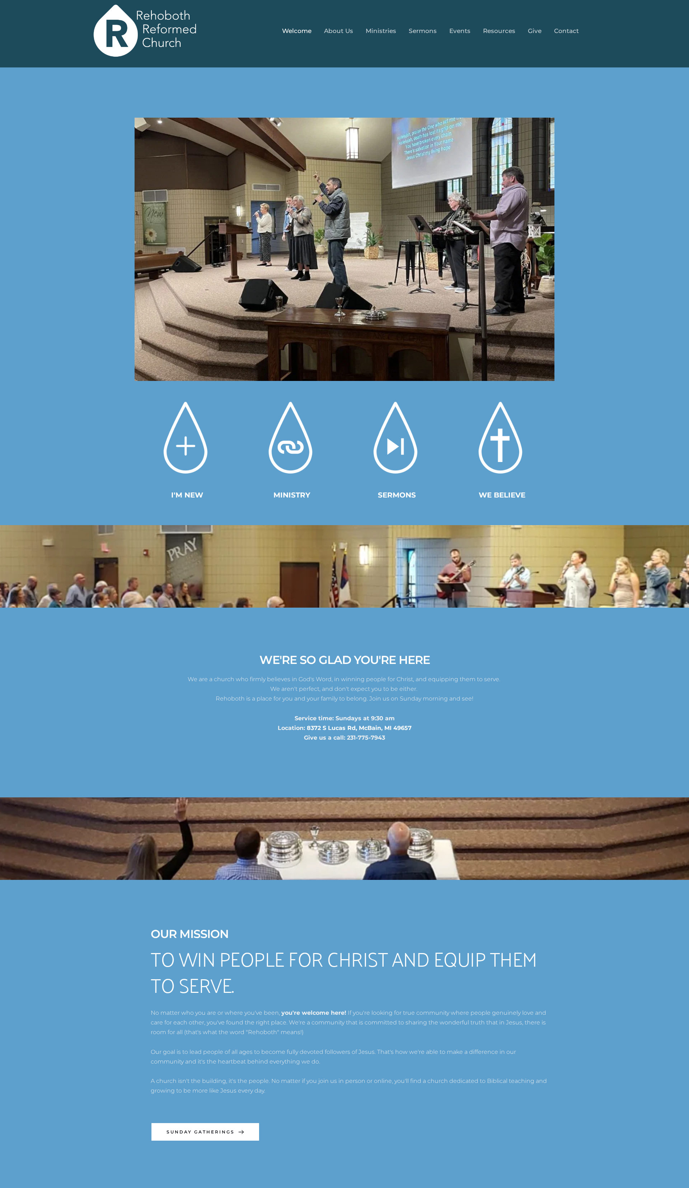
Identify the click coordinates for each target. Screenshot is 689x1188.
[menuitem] (296, 31)
